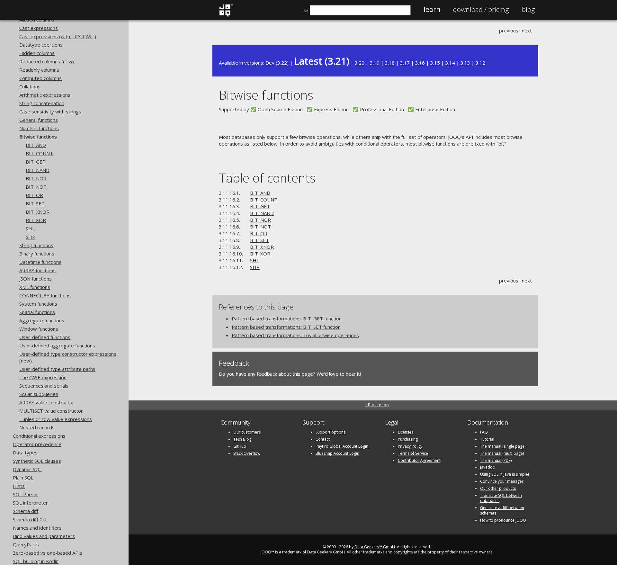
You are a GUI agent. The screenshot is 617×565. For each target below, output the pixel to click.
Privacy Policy (410, 446)
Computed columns (40, 78)
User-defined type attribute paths (57, 369)
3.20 (359, 62)
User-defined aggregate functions (57, 345)
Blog (528, 9)
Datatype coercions (41, 44)
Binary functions (36, 253)
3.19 (375, 62)
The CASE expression (43, 377)
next (527, 30)
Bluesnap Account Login (337, 453)
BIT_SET (35, 203)
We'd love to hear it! (339, 374)
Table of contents (267, 177)
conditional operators (379, 143)
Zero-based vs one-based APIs (48, 553)
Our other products (498, 488)
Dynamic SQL (27, 469)
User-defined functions (44, 337)
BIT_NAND (37, 170)
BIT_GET (36, 161)
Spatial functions (37, 312)
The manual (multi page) (502, 453)
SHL (30, 228)
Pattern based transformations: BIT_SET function (286, 327)
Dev (269, 62)
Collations (29, 86)
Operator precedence (37, 444)
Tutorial (487, 439)
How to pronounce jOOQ (503, 520)
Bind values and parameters (44, 536)
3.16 (420, 62)
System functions (38, 303)
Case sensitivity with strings (50, 111)
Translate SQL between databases (501, 498)
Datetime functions (40, 262)
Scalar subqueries (38, 394)
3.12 (480, 62)
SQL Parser (25, 494)
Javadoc (487, 467)
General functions (38, 120)
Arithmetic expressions (44, 95)
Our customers (247, 432)
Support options (330, 432)
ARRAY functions (37, 270)
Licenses (405, 432)
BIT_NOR (36, 178)
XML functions (34, 287)
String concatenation (41, 103)
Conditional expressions (39, 436)
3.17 (405, 62)
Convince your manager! (502, 481)
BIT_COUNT (39, 153)
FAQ (484, 432)
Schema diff (25, 511)
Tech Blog (242, 439)
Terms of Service (413, 453)
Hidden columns (37, 53)
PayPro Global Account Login (342, 446)
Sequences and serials (43, 385)
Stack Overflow (246, 453)
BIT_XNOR (37, 212)
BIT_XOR (36, 220)
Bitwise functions (38, 136)
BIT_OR (34, 195)
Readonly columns (39, 70)
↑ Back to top (377, 405)
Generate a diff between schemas (502, 510)
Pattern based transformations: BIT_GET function (287, 318)
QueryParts (26, 544)
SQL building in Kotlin (35, 561)
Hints (19, 486)
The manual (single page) (502, 446)
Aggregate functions (41, 320)
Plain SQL (23, 477)
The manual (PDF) (496, 460)
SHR (30, 237)
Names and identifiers (37, 528)
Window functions (38, 329)
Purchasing (408, 439)
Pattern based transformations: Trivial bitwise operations (295, 335)
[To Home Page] (226, 15)
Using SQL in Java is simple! (504, 474)
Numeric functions (39, 128)
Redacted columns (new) (46, 61)
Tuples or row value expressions (55, 419)
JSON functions (35, 278)
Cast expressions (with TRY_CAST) (57, 36)
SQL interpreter (30, 502)
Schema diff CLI (30, 519)
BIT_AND (36, 145)
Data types (25, 452)
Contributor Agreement (419, 460)
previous (508, 30)
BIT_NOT (36, 187)
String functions (36, 245)
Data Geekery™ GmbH (374, 547)
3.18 (390, 62)
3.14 (450, 62)
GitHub (239, 446)
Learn (432, 9)
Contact (323, 439)
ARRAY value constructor (46, 402)
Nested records (37, 427)
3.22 (282, 62)
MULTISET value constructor (51, 411)
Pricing (481, 9)
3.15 (435, 62)
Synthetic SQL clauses (37, 461)
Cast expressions (38, 28)
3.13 (465, 62)
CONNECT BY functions (45, 295)
